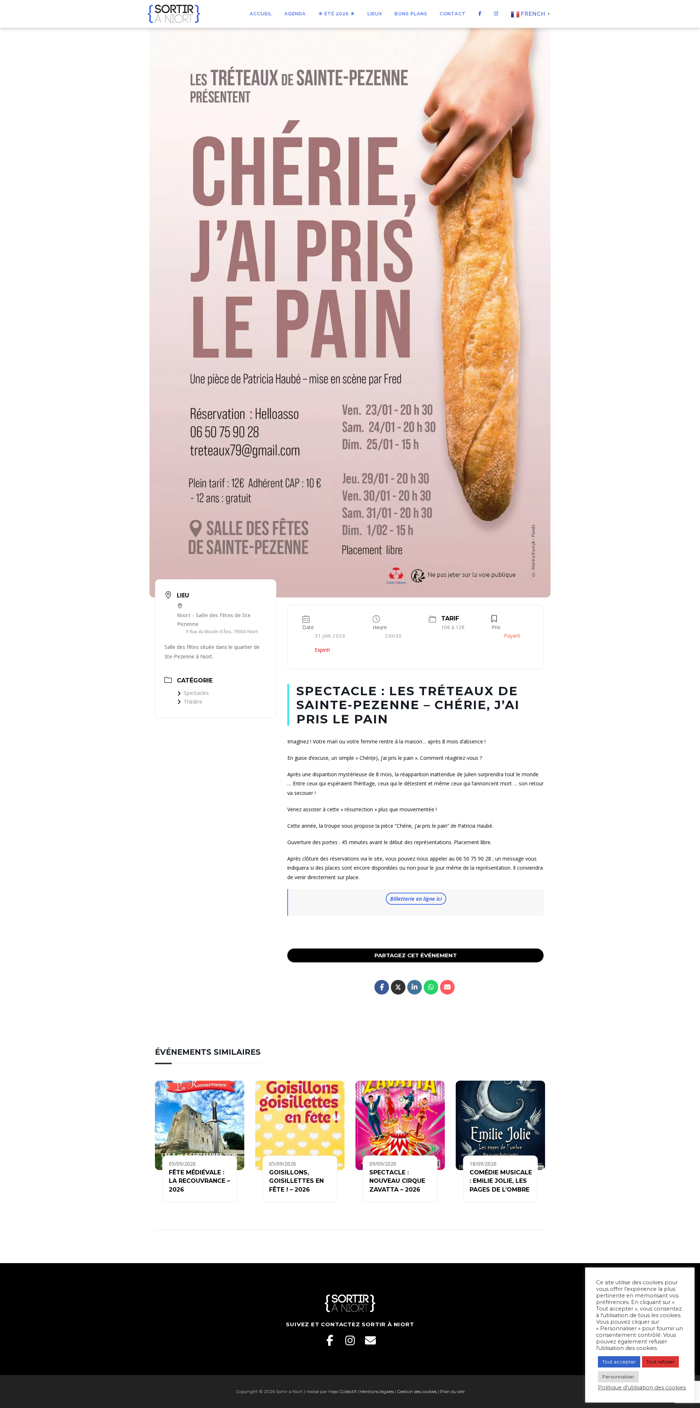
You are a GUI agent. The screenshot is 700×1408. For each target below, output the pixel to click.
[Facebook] (329, 1340)
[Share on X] (398, 987)
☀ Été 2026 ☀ (336, 13)
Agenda (295, 13)
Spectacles (196, 692)
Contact (453, 13)
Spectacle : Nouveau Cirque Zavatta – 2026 (397, 1181)
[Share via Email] (447, 987)
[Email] (370, 1340)
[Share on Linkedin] (414, 987)
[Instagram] (350, 1340)
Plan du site (452, 1391)
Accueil (261, 13)
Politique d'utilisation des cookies (642, 1387)
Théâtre (193, 701)
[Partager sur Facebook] (381, 987)
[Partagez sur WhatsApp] (431, 987)
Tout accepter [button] (619, 1362)
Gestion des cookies (417, 1391)
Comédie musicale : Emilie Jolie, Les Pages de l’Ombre (501, 1181)
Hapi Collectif (342, 1391)
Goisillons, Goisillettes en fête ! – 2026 (296, 1181)
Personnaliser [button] (618, 1377)
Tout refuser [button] (660, 1362)
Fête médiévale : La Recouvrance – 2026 (199, 1181)
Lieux (375, 13)
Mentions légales (376, 1391)
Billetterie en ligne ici (416, 898)
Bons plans (410, 13)
